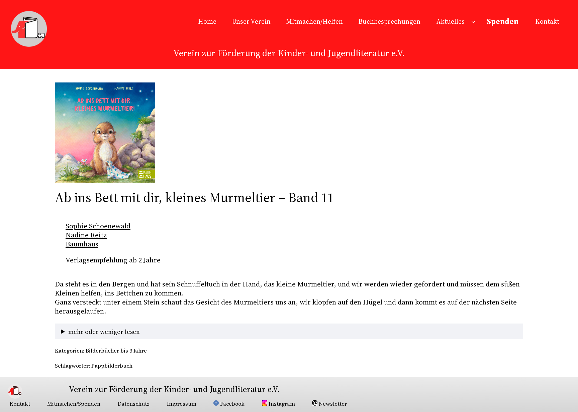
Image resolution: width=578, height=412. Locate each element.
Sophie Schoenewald (98, 226)
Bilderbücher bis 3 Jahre (116, 350)
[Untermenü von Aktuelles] (473, 22)
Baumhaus (82, 244)
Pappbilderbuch (111, 365)
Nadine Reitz (86, 235)
